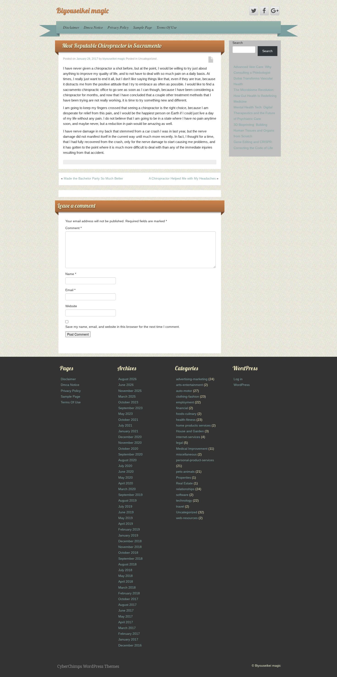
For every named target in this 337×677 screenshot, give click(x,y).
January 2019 (128, 535)
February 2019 (129, 529)
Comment (73, 228)
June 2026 (126, 385)
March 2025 (127, 396)
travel (180, 506)
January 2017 (128, 639)
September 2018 (130, 558)
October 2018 (128, 552)
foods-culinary (186, 414)
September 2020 (130, 454)
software (182, 495)
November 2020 (130, 442)
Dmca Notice (93, 27)
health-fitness (186, 419)
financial (182, 408)
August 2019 (127, 500)
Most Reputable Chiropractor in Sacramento (112, 45)
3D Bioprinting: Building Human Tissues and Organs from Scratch (254, 130)
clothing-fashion (187, 396)
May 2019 (125, 518)
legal (179, 442)
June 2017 (126, 610)
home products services (193, 425)
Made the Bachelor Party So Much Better (93, 178)
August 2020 (127, 460)
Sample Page (142, 27)
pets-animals (185, 471)
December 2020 (130, 437)
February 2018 (129, 593)
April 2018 (125, 581)
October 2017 (128, 599)
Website (71, 306)
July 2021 (125, 425)
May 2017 (125, 616)
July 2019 (125, 506)
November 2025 (130, 391)
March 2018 (127, 587)
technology (184, 500)
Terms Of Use (167, 27)
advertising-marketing (191, 379)
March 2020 (127, 489)
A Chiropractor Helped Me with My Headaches (182, 178)
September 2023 (130, 408)
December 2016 (130, 645)
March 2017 (127, 628)
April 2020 (125, 483)
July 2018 (125, 570)
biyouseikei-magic (113, 58)
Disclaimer (71, 27)
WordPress (242, 385)
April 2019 (125, 523)
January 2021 (128, 431)
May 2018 (125, 576)
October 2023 (128, 402)
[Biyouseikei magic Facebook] (264, 10)
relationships (185, 489)
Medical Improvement (191, 448)
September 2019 (130, 495)
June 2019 (126, 512)
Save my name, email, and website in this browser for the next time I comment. (122, 327)
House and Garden (190, 431)
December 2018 (130, 541)
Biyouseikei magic (82, 10)
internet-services (188, 437)
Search (237, 43)
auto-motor (184, 391)
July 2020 (125, 466)
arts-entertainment (189, 385)
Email (70, 290)
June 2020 (126, 471)
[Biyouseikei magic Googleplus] (274, 10)
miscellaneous (186, 454)
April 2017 (125, 622)
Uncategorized (186, 512)
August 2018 (127, 564)
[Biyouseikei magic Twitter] (253, 10)
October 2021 (128, 419)
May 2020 (125, 477)
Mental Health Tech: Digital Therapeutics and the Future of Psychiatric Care (254, 113)
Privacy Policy (118, 27)
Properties (183, 477)
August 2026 (127, 379)
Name (70, 274)
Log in (238, 379)
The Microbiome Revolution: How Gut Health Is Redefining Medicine (255, 95)
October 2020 (128, 448)
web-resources (187, 518)
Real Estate (184, 483)
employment (185, 402)
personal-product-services (195, 460)
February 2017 (129, 633)
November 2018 (130, 547)
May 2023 (125, 414)
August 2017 (127, 605)
